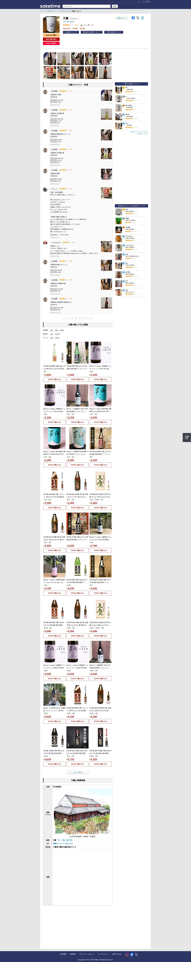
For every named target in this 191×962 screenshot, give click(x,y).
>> (91, 318)
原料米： (46, 334)
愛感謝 (127, 218)
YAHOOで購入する (54, 379)
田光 (126, 123)
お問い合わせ (116, 954)
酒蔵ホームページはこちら (63, 843)
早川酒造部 (70, 22)
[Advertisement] (61, 925)
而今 (126, 87)
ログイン (140, 1)
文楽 (126, 254)
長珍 (126, 281)
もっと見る (77, 772)
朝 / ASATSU (67, 840)
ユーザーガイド (103, 954)
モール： (46, 338)
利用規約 (73, 954)
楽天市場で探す (51, 39)
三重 (64, 22)
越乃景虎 (127, 272)
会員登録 (147, 1)
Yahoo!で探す (51, 43)
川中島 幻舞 (128, 236)
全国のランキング (142, 134)
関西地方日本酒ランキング (91, 32)
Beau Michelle (129, 245)
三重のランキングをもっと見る (138, 132)
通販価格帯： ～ (74, 28)
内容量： (46, 330)
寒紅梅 (127, 114)
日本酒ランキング (71, 32)
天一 (60, 840)
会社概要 (63, 954)
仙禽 (126, 290)
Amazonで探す (51, 35)
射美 (126, 209)
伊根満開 (127, 227)
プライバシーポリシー (87, 954)
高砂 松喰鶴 (128, 105)
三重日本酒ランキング (114, 32)
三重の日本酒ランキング (131, 84)
